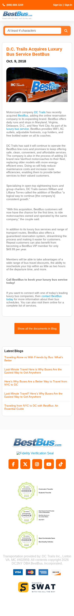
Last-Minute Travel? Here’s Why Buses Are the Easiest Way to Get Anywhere (33, 395)
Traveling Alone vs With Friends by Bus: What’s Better (33, 359)
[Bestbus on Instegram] (37, 464)
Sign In (68, 5)
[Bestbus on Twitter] (25, 464)
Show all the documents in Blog (37, 328)
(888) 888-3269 (15, 5)
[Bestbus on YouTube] (49, 464)
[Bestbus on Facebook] (13, 464)
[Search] (66, 31)
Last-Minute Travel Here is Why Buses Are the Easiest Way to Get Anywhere (33, 371)
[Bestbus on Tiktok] (61, 464)
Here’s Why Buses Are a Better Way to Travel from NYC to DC (35, 383)
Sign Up (57, 5)
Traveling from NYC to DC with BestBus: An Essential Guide (31, 407)
